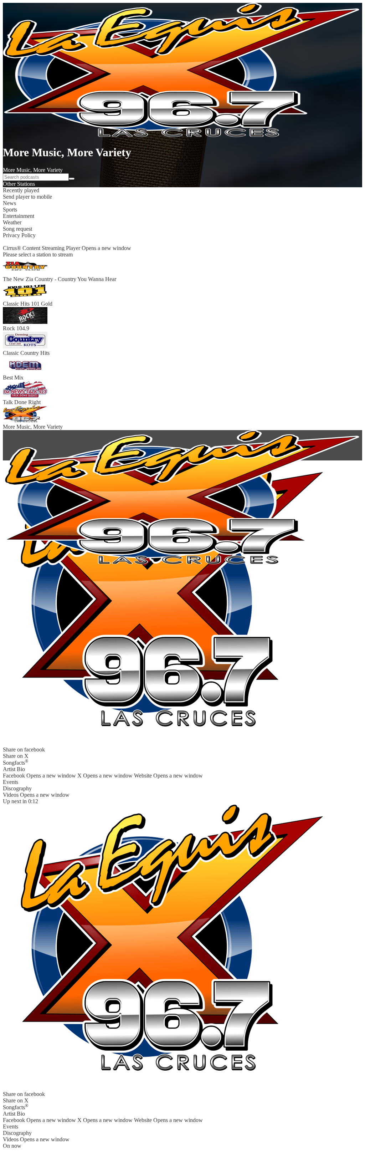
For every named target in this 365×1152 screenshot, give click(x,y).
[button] (182, 190)
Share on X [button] (16, 756)
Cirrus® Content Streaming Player (67, 248)
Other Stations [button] (19, 184)
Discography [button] (17, 788)
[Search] (71, 179)
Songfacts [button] (15, 762)
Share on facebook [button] (24, 749)
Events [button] (10, 782)
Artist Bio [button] (14, 769)
